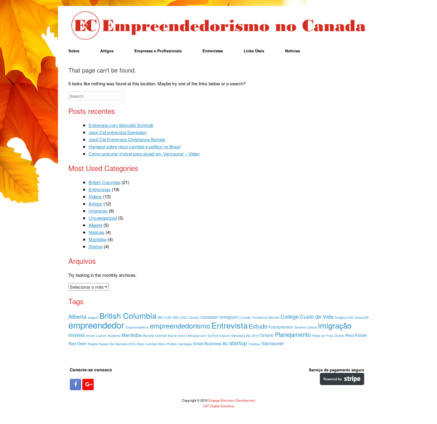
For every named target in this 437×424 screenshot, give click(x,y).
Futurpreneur (280, 327)
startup (238, 343)
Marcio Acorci (177, 335)
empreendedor (96, 324)
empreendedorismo (180, 326)
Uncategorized (103, 218)
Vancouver (272, 343)
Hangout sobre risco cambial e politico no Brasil (134, 146)
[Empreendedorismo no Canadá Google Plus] (88, 384)
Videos (95, 196)
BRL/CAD (165, 317)
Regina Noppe (98, 344)
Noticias (292, 51)
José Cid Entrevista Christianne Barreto (127, 139)
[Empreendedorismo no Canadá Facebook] (75, 384)
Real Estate (356, 335)
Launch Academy (108, 335)
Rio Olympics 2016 (122, 344)
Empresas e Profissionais (158, 51)
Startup (96, 246)
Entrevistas (212, 51)
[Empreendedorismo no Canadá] (218, 26)
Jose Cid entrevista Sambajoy (118, 132)
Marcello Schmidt (154, 335)
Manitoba (97, 239)
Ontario (267, 335)
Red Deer (77, 343)
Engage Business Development (231, 400)
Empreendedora (137, 327)
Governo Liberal (305, 327)
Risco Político (167, 344)
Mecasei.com (197, 335)
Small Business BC (210, 343)
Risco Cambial (147, 344)
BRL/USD (180, 317)
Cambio (193, 317)
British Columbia (104, 182)
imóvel (90, 335)
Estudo (258, 326)
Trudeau (254, 344)
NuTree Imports (219, 335)
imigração (98, 211)
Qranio (339, 335)
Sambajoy (185, 344)
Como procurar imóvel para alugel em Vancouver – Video (144, 153)
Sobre (73, 51)
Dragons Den (344, 317)
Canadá (245, 317)
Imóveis (76, 335)
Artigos (107, 51)
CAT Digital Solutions (219, 405)
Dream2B (362, 317)
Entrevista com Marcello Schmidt (121, 125)
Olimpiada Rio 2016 (245, 335)
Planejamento (293, 334)
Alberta (95, 225)
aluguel (93, 317)
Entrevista (229, 325)
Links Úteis (254, 51)
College (290, 316)
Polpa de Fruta (322, 335)
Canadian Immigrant (219, 317)
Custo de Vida (317, 316)
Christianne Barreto (265, 317)
